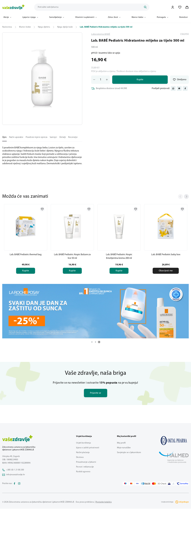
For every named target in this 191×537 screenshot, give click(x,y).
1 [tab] (92, 342)
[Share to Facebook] (185, 88)
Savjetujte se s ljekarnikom (129, 452)
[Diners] (146, 483)
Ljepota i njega (29, 17)
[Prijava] (172, 7)
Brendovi (183, 17)
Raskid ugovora (83, 472)
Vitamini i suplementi (84, 17)
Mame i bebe (137, 17)
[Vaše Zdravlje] (13, 7)
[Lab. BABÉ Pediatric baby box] (165, 226)
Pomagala (161, 17)
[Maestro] (125, 483)
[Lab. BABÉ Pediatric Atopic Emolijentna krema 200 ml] (119, 226)
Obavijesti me (166, 271)
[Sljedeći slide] (186, 196)
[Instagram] (19, 483)
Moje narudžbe (124, 448)
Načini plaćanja (83, 452)
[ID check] (159, 483)
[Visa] (137, 483)
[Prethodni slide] (180, 196)
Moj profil (121, 443)
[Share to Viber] (179, 88)
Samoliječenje (55, 17)
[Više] (95, 311)
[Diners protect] (173, 483)
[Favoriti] (180, 7)
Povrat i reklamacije (85, 467)
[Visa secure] (169, 483)
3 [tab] (99, 342)
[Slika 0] (42, 79)
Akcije (6, 17)
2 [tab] (95, 342)
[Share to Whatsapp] (173, 88)
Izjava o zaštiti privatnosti (87, 448)
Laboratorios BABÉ (100, 34)
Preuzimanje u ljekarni (86, 462)
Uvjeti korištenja (83, 443)
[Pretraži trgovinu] (145, 7)
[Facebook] (14, 483)
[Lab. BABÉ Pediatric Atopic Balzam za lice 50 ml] (72, 226)
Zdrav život (113, 17)
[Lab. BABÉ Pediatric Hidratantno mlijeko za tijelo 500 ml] (174, 440)
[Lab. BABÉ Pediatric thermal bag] (25, 226)
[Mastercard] (131, 483)
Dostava (80, 457)
